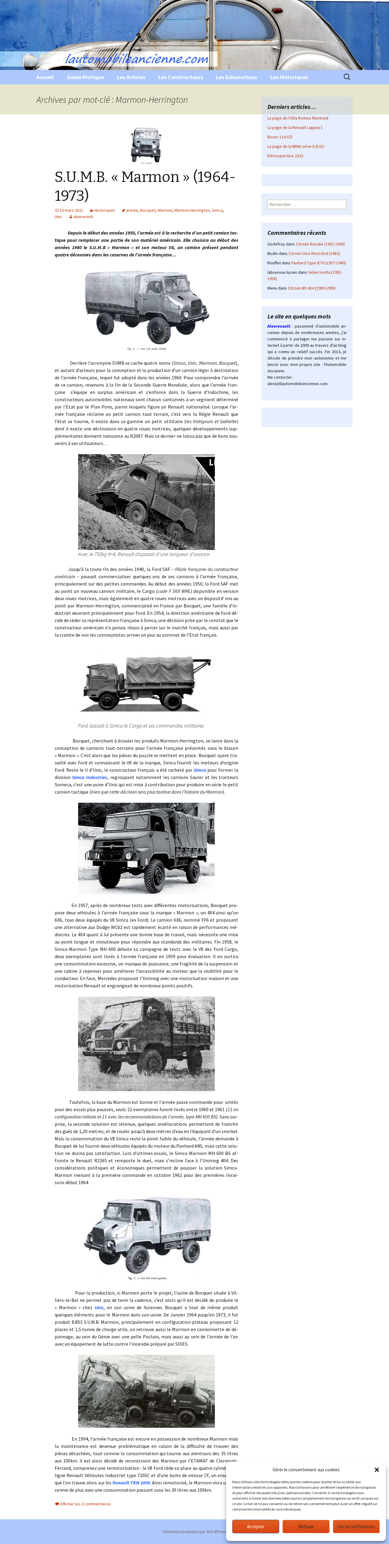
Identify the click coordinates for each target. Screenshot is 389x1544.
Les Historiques (289, 77)
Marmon (165, 210)
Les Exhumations (236, 77)
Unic (58, 216)
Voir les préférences (356, 1526)
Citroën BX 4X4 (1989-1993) (312, 288)
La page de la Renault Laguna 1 (295, 127)
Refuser (306, 1526)
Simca (217, 210)
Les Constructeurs (180, 77)
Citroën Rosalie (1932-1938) (320, 244)
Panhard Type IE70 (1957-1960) (318, 263)
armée (132, 210)
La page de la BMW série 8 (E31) (295, 146)
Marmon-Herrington (192, 210)
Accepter (255, 1526)
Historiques (104, 210)
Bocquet (148, 210)
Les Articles (131, 77)
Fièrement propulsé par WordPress (194, 1531)
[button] (377, 1470)
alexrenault (83, 216)
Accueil (45, 77)
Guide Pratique (85, 77)
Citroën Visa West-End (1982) (314, 253)
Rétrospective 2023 (285, 155)
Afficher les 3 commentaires (85, 1504)
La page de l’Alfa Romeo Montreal (297, 118)
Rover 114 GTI (279, 137)
